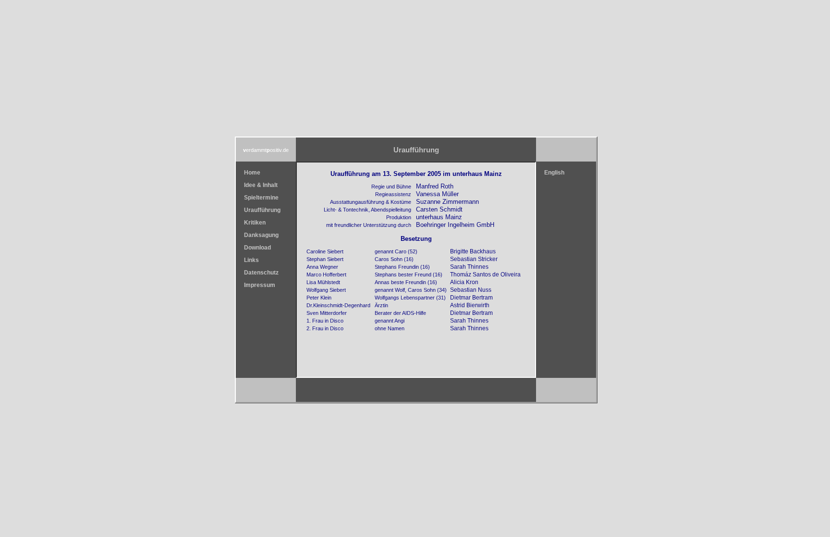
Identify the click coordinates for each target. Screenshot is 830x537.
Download (257, 247)
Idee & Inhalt (261, 185)
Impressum (260, 285)
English (554, 172)
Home (252, 172)
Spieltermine (261, 197)
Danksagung (261, 235)
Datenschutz (261, 272)
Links (251, 260)
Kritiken (255, 222)
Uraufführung (262, 210)
